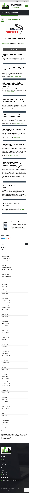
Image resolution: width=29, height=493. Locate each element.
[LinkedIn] (27, 1)
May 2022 (4, 399)
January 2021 (4, 422)
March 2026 (4, 293)
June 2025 (4, 314)
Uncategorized (5, 274)
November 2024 (5, 330)
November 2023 (5, 358)
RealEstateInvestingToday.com (17, 228)
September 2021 (5, 411)
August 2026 (4, 282)
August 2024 (4, 337)
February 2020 (5, 427)
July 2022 (4, 394)
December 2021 (5, 404)
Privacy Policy (21, 488)
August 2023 (4, 365)
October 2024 (5, 332)
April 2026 (4, 291)
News (5, 252)
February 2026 (5, 295)
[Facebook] (20, 1)
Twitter (4, 238)
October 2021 (5, 408)
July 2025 (4, 312)
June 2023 (4, 369)
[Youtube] (24, 1)
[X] (22, 1)
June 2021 (4, 413)
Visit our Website (14, 49)
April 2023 (4, 374)
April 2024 (4, 346)
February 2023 (5, 378)
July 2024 (4, 339)
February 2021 (5, 420)
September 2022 (5, 390)
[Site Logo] (12, 6)
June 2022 (4, 397)
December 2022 (5, 383)
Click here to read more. (16, 76)
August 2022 (4, 392)
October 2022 (5, 388)
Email (10, 238)
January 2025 (4, 325)
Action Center (4, 470)
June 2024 (4, 342)
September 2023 (5, 362)
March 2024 (4, 348)
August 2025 (4, 309)
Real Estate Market (5, 263)
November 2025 (5, 302)
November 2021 (5, 406)
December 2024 (5, 328)
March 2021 (4, 418)
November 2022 (5, 385)
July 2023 (4, 367)
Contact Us (4, 464)
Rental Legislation (5, 267)
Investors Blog (5, 256)
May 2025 (4, 316)
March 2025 (4, 321)
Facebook (2, 238)
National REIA (4, 472)
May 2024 (4, 344)
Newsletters (4, 260)
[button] (17, 1)
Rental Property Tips (6, 269)
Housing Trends (5, 254)
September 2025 (5, 307)
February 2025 (5, 323)
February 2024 (5, 351)
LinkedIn (6, 238)
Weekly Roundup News (6, 276)
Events (3, 461)
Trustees (4, 272)
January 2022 (4, 401)
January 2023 (4, 381)
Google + (8, 238)
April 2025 (4, 319)
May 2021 (4, 415)
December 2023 (5, 355)
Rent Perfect (4, 265)
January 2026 (4, 298)
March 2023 (4, 376)
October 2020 (5, 424)
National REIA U (5, 474)
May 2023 (4, 371)
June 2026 (4, 286)
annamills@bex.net (15, 480)
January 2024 (4, 353)
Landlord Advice (5, 258)
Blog (3, 463)
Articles (3, 249)
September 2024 (5, 335)
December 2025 (5, 300)
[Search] (26, 244)
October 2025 (5, 305)
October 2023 (5, 360)
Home (3, 459)
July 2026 (4, 284)
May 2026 (4, 289)
